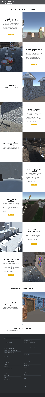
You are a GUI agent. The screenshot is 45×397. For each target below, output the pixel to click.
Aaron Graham (26, 354)
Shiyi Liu (25, 374)
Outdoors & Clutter (6, 375)
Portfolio (5, 377)
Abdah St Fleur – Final (11, 348)
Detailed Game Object (7, 362)
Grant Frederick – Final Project (12, 346)
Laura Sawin (25, 367)
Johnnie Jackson (26, 361)
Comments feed (26, 384)
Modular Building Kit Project (8, 371)
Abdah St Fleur (26, 356)
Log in (24, 381)
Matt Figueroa (26, 370)
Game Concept (6, 366)
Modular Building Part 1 (7, 373)
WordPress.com (29, 395)
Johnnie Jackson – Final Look (28, 340)
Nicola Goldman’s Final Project (12, 350)
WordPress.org (26, 386)
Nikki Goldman (26, 372)
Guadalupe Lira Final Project (12, 352)
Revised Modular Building (7, 379)
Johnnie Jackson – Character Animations (29, 342)
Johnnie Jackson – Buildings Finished (29, 345)
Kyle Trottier (25, 365)
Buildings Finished (6, 360)
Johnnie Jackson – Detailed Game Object (29, 347)
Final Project (5, 364)
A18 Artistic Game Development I (8, 2)
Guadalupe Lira (26, 359)
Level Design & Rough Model (8, 368)
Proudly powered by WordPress (17, 395)
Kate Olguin (25, 363)
